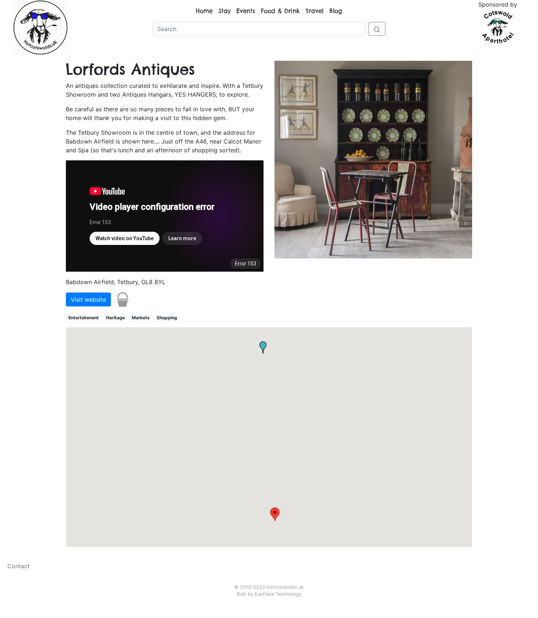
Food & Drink (280, 11)
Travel (315, 11)
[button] (275, 514)
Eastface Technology (278, 594)
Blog (335, 11)
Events (245, 11)
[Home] (40, 26)
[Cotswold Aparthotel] (497, 26)
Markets (141, 317)
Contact (18, 566)
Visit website (88, 299)
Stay (224, 11)
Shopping (167, 317)
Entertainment (83, 317)
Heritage (115, 317)
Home (204, 11)
